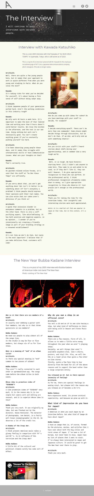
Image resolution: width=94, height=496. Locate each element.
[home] (9, 4)
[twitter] (86, 6)
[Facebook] (82, 6)
